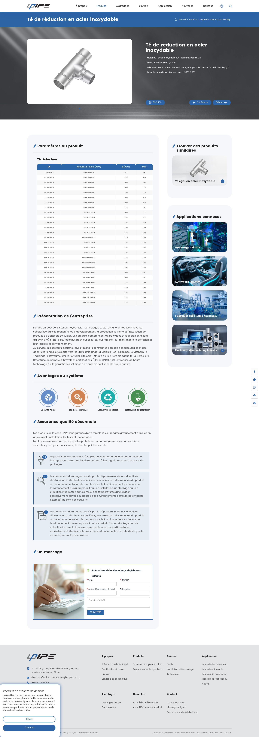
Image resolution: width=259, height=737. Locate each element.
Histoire (105, 674)
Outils (170, 664)
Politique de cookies (185, 732)
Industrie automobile (212, 669)
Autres (205, 684)
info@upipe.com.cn (70, 677)
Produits (193, 19)
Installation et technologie (180, 669)
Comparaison (109, 707)
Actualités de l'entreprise (145, 702)
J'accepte (29, 727)
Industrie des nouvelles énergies (216, 664)
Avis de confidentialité (208, 732)
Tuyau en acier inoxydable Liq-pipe (217, 19)
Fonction (124, 580)
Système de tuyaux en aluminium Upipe (150, 664)
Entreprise (125, 589)
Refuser (29, 719)
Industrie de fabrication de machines (216, 679)
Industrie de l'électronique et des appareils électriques (216, 674)
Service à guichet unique (114, 679)
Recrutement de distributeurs (182, 712)
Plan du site (225, 732)
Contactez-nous (175, 702)
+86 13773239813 (40, 683)
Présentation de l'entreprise (116, 664)
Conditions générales (163, 732)
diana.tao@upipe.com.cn (44, 677)
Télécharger (173, 674)
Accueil (182, 19)
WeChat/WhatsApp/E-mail (101, 589)
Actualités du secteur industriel (149, 707)
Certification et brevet (113, 669)
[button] (79, 108)
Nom (89, 580)
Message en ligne (176, 707)
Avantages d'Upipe (111, 702)
